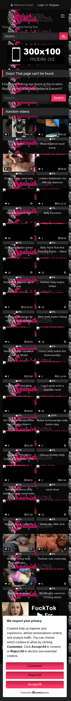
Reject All (34, 675)
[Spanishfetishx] (29, 17)
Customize (35, 666)
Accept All (34, 684)
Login (41, 4)
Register (54, 4)
